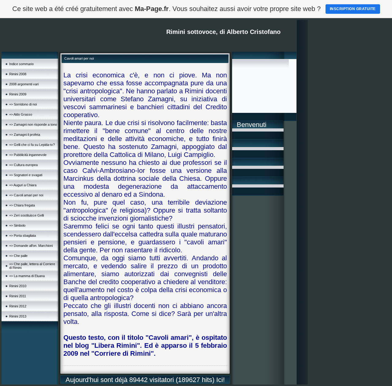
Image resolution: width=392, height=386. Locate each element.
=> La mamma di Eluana (27, 276)
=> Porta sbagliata (22, 235)
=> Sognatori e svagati (25, 175)
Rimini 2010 (17, 286)
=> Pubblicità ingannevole (28, 155)
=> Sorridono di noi (23, 104)
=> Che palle (18, 256)
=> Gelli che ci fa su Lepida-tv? (32, 145)
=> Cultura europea (23, 165)
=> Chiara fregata (22, 205)
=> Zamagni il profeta (24, 134)
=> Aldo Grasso (20, 114)
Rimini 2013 (17, 316)
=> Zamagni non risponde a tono (33, 124)
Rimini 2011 (17, 296)
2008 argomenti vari (24, 84)
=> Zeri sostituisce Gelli (26, 215)
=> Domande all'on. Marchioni (31, 245)
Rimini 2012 (17, 306)
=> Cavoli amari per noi (26, 195)
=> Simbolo (17, 225)
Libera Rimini (115, 345)
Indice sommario (21, 64)
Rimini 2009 (17, 94)
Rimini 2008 (17, 74)
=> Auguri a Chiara (22, 185)
